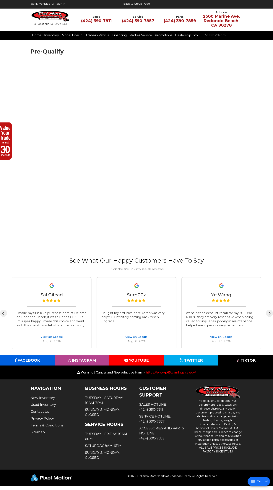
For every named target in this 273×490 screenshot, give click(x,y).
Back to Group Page (136, 3)
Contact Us (40, 412)
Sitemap (38, 432)
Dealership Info (186, 35)
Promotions (163, 35)
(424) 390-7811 (96, 20)
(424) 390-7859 (180, 20)
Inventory (51, 35)
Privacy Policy (42, 418)
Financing (119, 35)
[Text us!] (259, 482)
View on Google (51, 337)
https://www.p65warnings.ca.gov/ (171, 372)
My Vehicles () (44, 3)
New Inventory (43, 398)
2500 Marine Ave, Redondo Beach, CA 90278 (221, 21)
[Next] (269, 313)
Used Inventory (43, 405)
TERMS (211, 400)
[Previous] (3, 313)
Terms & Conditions (47, 425)
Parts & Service (141, 35)
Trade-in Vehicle (97, 35)
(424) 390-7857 (138, 20)
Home (36, 35)
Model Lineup (72, 35)
